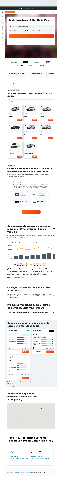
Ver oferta (19, 119)
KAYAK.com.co (10, 471)
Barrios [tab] (20, 446)
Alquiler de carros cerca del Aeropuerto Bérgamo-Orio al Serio (40, 455)
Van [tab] (37, 242)
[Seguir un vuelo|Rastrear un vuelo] (2, 30)
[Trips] (2, 37)
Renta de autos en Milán (26, 472)
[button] (55, 8)
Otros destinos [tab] (38, 446)
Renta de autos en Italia (36, 471)
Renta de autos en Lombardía (13, 472)
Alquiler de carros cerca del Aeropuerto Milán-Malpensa (20, 455)
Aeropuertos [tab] (13, 446)
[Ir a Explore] (2, 26)
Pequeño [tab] (14, 242)
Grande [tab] (27, 242)
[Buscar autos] (2, 22)
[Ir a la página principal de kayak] (10, 12)
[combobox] (16, 23)
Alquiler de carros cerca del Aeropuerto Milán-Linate (20, 459)
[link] (31, 212)
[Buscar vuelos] (2, 16)
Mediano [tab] (21, 242)
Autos (16, 471)
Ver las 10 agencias (12, 386)
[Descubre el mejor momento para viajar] (2, 33)
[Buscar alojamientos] (2, 19)
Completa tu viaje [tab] (28, 446)
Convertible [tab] (47, 242)
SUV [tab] (32, 242)
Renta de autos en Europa (24, 471)
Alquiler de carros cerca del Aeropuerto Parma (40, 459)
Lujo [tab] (41, 242)
